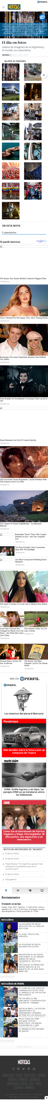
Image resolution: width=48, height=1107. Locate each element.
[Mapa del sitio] (34, 1068)
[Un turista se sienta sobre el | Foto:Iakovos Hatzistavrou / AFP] (13, 151)
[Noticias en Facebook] (18, 1068)
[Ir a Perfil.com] (42, 2)
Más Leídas (7, 919)
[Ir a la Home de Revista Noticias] (13, 7)
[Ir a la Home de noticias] (24, 1062)
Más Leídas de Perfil (12, 983)
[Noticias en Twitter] (23, 1068)
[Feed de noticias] (29, 1068)
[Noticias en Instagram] (13, 1068)
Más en (14, 678)
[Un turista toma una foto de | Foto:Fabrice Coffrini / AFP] (13, 92)
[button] (44, 75)
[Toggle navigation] (4, 7)
